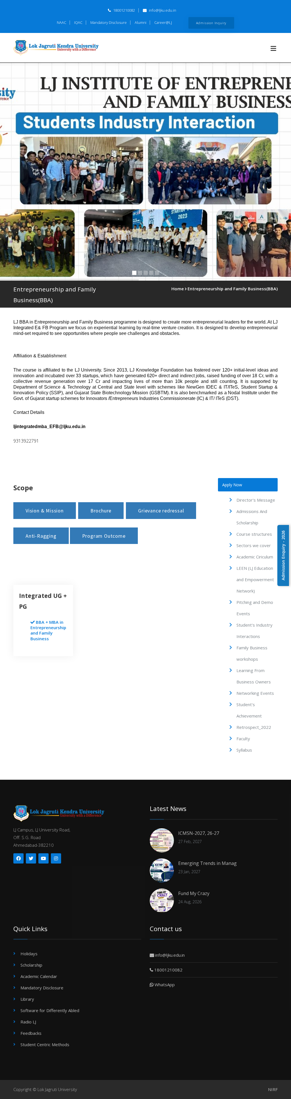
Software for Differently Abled (49, 1010)
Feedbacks (30, 1033)
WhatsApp (164, 984)
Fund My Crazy (193, 893)
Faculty (243, 738)
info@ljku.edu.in (162, 10)
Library (27, 999)
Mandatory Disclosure (108, 22)
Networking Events (255, 693)
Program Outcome (104, 536)
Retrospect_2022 (253, 727)
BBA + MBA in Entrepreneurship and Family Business (48, 630)
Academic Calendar (38, 976)
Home (177, 288)
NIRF (273, 1089)
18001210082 (123, 10)
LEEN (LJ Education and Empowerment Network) (255, 579)
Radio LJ (28, 1022)
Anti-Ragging (41, 536)
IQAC (78, 22)
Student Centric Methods (44, 1044)
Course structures (254, 534)
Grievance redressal (161, 510)
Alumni (140, 22)
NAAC (61, 22)
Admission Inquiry (211, 22)
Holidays (29, 953)
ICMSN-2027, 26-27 (198, 833)
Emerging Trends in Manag (207, 863)
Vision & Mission (45, 510)
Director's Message (255, 500)
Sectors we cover (253, 545)
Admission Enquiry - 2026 (283, 555)
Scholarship (31, 965)
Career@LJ (163, 22)
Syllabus (244, 750)
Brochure (100, 510)
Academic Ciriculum (254, 557)
